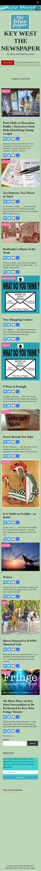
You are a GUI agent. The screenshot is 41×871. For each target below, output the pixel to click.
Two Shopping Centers (18, 319)
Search (6, 740)
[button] (38, 2)
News (4, 603)
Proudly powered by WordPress (20, 866)
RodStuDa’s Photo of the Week (19, 250)
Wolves (7, 577)
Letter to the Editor (8, 278)
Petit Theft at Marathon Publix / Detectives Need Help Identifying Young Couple (18, 128)
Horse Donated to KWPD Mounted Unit (19, 642)
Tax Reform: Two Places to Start (19, 194)
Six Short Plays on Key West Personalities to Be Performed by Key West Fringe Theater (18, 706)
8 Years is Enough (14, 386)
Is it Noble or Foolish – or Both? (19, 515)
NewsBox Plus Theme (14, 868)
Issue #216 (6, 91)
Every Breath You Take (18, 436)
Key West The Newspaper (20, 41)
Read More (7, 736)
